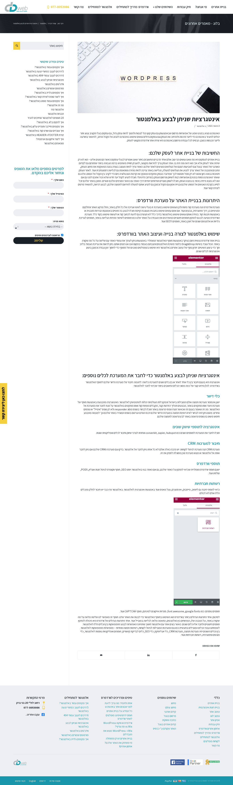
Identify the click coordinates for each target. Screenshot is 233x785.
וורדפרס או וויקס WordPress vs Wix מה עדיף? (117, 724)
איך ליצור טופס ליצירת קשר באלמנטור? (44, 97)
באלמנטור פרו (116, 489)
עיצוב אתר (214, 711)
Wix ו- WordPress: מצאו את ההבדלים (117, 732)
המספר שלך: (57, 207)
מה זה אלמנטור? (55, 105)
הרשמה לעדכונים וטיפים (47, 235)
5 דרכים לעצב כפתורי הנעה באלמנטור (45, 71)
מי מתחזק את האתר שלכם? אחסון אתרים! (118, 744)
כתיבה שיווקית (169, 720)
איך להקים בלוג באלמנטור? (50, 122)
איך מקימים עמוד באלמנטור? (49, 67)
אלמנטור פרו (57, 109)
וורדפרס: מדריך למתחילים (207, 733)
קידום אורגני (170, 711)
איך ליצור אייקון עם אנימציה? (50, 139)
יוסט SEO (126, 469)
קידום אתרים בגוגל (167, 724)
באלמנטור (167, 214)
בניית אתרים (214, 159)
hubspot (171, 433)
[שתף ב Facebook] (196, 655)
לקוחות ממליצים (211, 741)
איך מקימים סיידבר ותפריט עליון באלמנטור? (42, 126)
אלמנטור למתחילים (210, 737)
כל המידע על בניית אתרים (119, 711)
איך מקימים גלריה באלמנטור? (49, 92)
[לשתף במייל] (101, 655)
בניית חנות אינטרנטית (209, 707)
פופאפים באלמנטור (54, 143)
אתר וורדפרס (147, 140)
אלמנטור (200, 126)
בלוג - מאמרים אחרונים (202, 23)
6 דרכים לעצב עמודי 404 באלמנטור (46, 75)
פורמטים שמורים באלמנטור (50, 88)
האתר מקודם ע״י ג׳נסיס (164, 728)
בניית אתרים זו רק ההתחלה (119, 738)
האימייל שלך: (56, 193)
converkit (151, 433)
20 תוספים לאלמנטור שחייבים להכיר (46, 118)
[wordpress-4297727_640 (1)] (149, 77)
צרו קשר (216, 745)
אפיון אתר (215, 720)
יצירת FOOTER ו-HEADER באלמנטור (45, 135)
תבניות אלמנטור (56, 114)
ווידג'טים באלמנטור (54, 84)
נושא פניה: (58, 221)
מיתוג (173, 703)
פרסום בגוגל (170, 716)
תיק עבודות (214, 724)
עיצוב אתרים (177, 247)
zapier (161, 433)
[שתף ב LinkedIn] (148, 655)
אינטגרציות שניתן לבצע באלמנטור (178, 119)
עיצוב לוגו (215, 716)
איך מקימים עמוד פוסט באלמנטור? (46, 101)
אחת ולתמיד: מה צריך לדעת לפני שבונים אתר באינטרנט (118, 705)
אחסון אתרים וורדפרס (209, 728)
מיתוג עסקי (170, 707)
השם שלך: (58, 179)
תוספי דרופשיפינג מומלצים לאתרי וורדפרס (119, 717)
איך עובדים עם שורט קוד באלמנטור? (46, 130)
